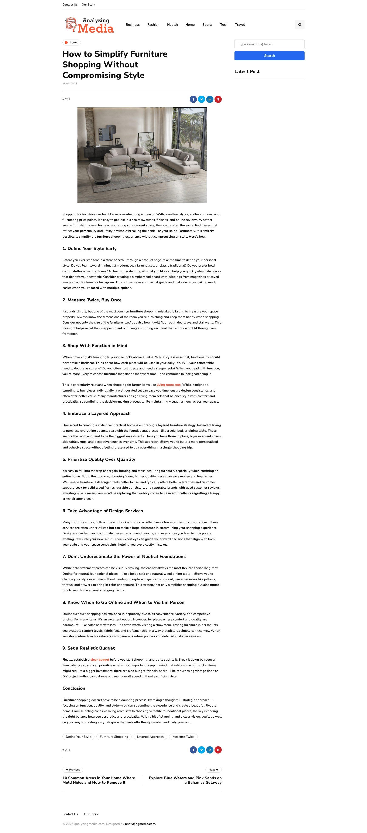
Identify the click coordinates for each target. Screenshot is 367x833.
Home (190, 24)
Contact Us (70, 5)
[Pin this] (218, 99)
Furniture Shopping (114, 737)
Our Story (88, 5)
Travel (240, 24)
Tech (223, 24)
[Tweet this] (201, 99)
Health (172, 24)
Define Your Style (78, 737)
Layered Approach (150, 737)
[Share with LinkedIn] (209, 99)
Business (133, 24)
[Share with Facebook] (193, 99)
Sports (207, 24)
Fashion (153, 24)
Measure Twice (183, 737)
